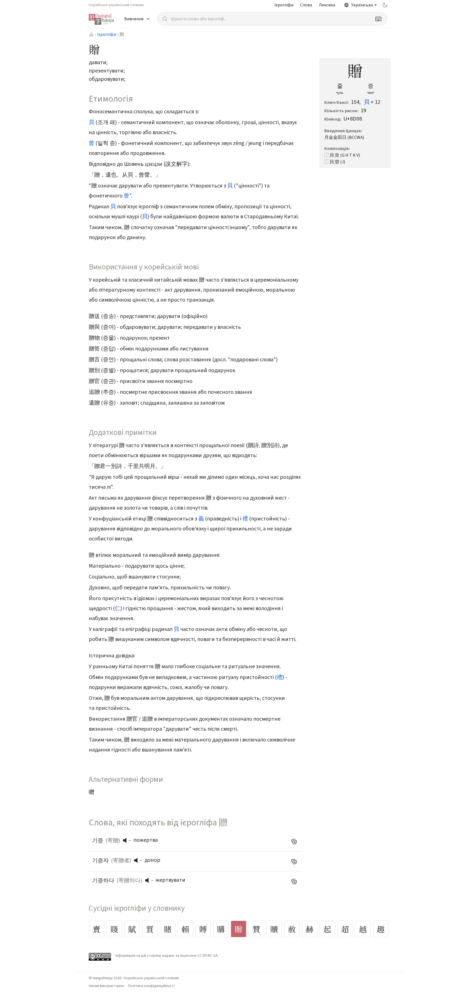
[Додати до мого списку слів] (294, 841)
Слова (306, 5)
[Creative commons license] (100, 957)
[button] (126, 840)
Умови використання (106, 986)
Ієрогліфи (283, 5)
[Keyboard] (378, 18)
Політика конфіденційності (151, 986)
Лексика (327, 5)
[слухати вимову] (126, 840)
